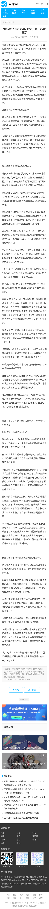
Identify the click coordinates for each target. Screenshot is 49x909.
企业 (12, 22)
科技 (23, 10)
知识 (21, 898)
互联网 (5, 13)
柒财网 (5, 22)
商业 (33, 10)
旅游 (34, 895)
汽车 (41, 898)
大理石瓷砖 (24, 700)
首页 (4, 10)
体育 (33, 13)
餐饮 (34, 898)
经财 (28, 895)
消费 (42, 13)
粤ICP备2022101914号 (30, 903)
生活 (4, 16)
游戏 (23, 13)
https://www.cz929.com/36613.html (17, 679)
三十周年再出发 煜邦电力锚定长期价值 (21, 818)
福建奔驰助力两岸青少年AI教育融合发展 (21, 813)
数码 (14, 13)
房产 (42, 10)
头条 (14, 10)
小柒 (11, 727)
